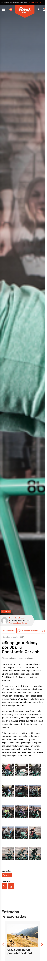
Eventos (6, 611)
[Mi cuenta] (38, 9)
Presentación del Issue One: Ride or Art (21, 951)
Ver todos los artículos (18, 623)
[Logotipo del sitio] (25, 11)
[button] (4, 886)
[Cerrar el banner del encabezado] (42, 2)
